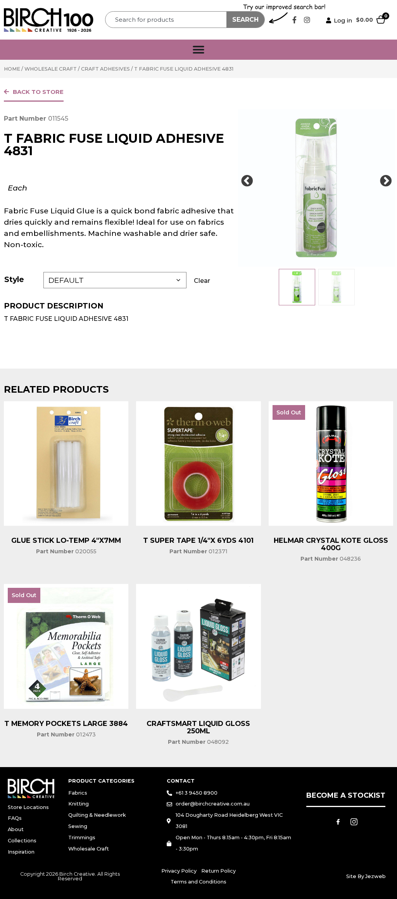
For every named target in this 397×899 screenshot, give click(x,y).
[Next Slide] (386, 181)
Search (245, 19)
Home (12, 69)
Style (14, 279)
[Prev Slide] (247, 181)
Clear (202, 280)
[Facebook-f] (294, 19)
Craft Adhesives (105, 69)
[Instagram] (307, 19)
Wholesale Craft (50, 69)
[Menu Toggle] (198, 49)
